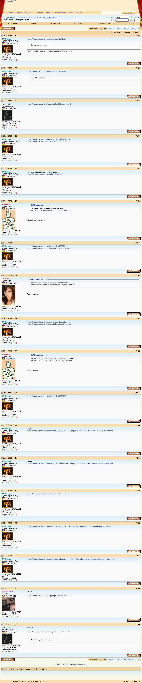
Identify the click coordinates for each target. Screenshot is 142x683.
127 (132, 29)
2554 (139, 491)
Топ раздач (38, 13)
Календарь (78, 24)
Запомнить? (136, 18)
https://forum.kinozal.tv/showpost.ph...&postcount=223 (49, 596)
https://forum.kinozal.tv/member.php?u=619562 (46, 559)
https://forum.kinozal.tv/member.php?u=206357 (46, 526)
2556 (139, 556)
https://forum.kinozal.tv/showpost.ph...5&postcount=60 (49, 324)
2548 (139, 275)
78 (121, 29)
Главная (11, 13)
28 (118, 29)
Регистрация (13, 24)
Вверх (138, 681)
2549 (139, 319)
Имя (111, 17)
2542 (139, 68)
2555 (139, 523)
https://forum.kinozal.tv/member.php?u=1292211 (46, 246)
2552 (139, 425)
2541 (139, 36)
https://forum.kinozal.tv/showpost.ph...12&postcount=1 (49, 104)
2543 (139, 101)
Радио (79, 13)
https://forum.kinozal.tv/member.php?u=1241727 (46, 39)
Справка (33, 24)
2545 (139, 169)
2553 (139, 458)
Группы (71, 13)
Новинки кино (60, 13)
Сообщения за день (106, 24)
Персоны (48, 13)
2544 (139, 136)
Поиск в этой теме (131, 32)
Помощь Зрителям (18, 18)
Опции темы (116, 32)
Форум (19, 13)
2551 (139, 393)
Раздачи (28, 13)
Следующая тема (79, 664)
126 (128, 29)
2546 (139, 201)
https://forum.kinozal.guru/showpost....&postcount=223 (49, 632)
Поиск (131, 24)
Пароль (113, 20)
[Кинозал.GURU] (28, 5)
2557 (139, 588)
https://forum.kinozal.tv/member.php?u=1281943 (46, 71)
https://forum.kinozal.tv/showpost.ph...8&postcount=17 (92, 559)
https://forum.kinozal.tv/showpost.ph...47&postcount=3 (93, 431)
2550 (139, 351)
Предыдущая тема (63, 664)
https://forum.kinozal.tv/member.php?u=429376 (46, 139)
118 (124, 29)
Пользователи (54, 24)
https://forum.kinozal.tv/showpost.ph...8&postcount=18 (49, 248)
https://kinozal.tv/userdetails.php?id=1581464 (45, 174)
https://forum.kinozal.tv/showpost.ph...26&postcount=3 (93, 463)
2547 (139, 243)
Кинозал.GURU (128, 681)
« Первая (110, 29)
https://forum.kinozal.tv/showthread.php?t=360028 (90, 526)
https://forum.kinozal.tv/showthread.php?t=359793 (47, 141)
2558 (139, 624)
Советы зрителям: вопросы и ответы (42, 18)
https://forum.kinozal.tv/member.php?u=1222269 (46, 396)
